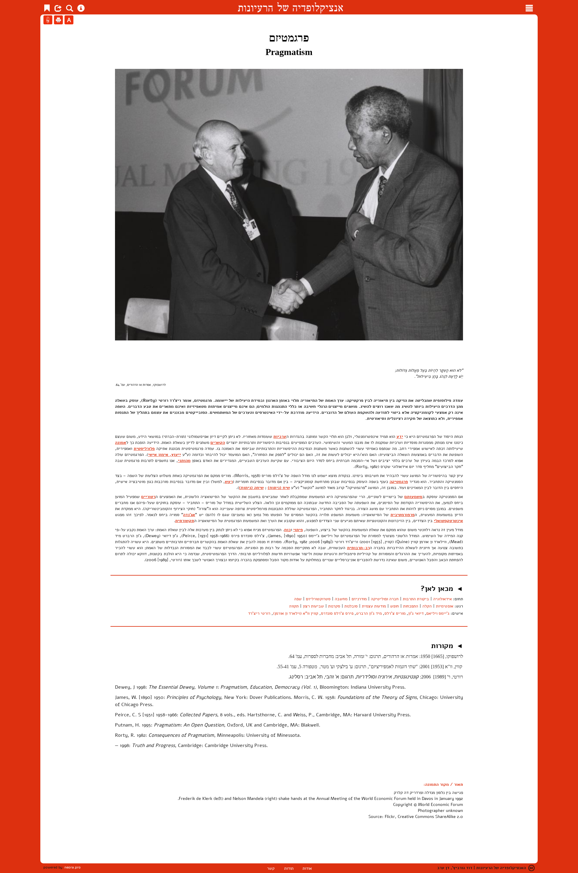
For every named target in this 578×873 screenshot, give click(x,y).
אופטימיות (444, 606)
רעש (229, 481)
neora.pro (72, 867)
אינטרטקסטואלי (448, 521)
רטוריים (148, 497)
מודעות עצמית (374, 606)
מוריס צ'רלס (395, 613)
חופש (394, 606)
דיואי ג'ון (416, 613)
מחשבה (341, 599)
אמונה (120, 442)
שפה (298, 599)
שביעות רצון (313, 606)
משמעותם (413, 497)
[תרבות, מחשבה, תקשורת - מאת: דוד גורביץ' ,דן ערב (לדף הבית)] (290, 7)
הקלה (427, 606)
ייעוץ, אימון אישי (164, 454)
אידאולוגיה (442, 599)
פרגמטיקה (399, 481)
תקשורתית (184, 521)
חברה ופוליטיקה (385, 599)
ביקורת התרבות (416, 599)
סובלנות (351, 606)
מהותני (184, 460)
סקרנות (334, 606)
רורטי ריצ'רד (259, 613)
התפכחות (410, 606)
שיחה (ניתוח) (251, 487)
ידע (399, 436)
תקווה (294, 606)
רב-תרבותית (358, 548)
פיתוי (298, 530)
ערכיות (279, 436)
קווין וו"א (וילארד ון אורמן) (295, 613)
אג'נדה (189, 515)
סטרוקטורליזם (318, 599)
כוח (287, 530)
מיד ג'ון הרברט (369, 613)
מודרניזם (359, 599)
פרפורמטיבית (402, 515)
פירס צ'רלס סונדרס (337, 613)
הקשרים (217, 442)
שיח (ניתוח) (279, 487)
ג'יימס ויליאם (437, 613)
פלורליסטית (144, 448)
